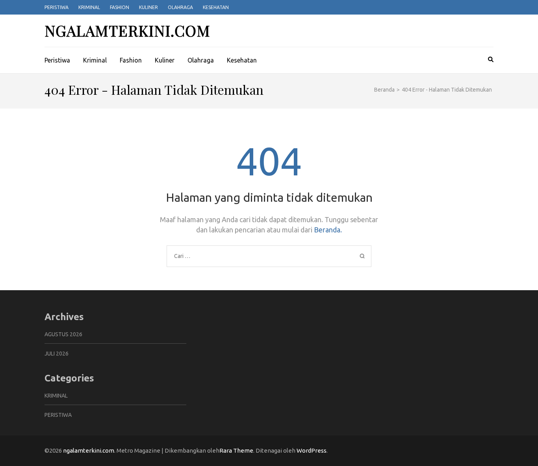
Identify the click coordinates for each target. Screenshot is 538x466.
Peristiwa (57, 7)
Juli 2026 (57, 353)
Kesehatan (216, 7)
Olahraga (180, 7)
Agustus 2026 (63, 334)
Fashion (119, 7)
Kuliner (148, 7)
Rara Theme (236, 450)
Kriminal (89, 7)
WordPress (312, 450)
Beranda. (328, 230)
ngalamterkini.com (127, 30)
